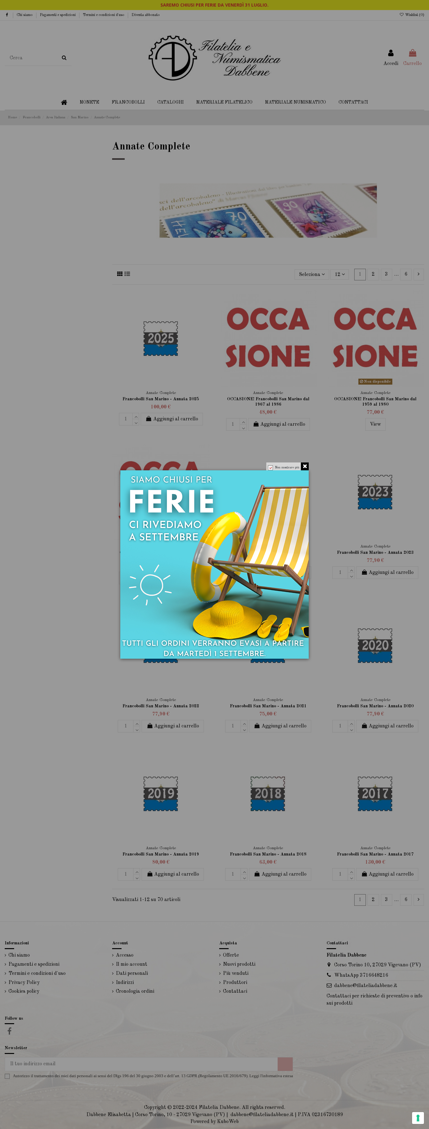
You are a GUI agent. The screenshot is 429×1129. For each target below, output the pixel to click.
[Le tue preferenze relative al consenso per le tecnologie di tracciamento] (418, 1118)
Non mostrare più (287, 467)
